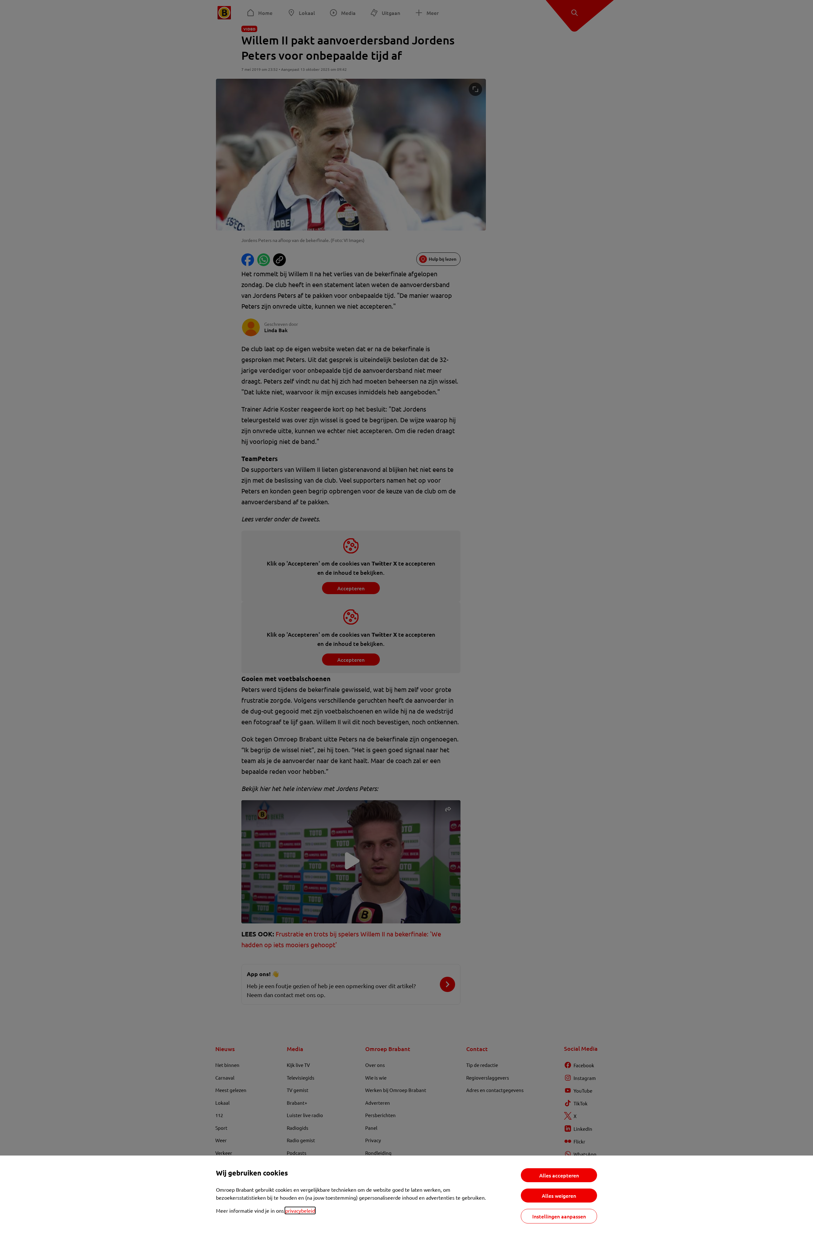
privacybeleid (300, 1210)
